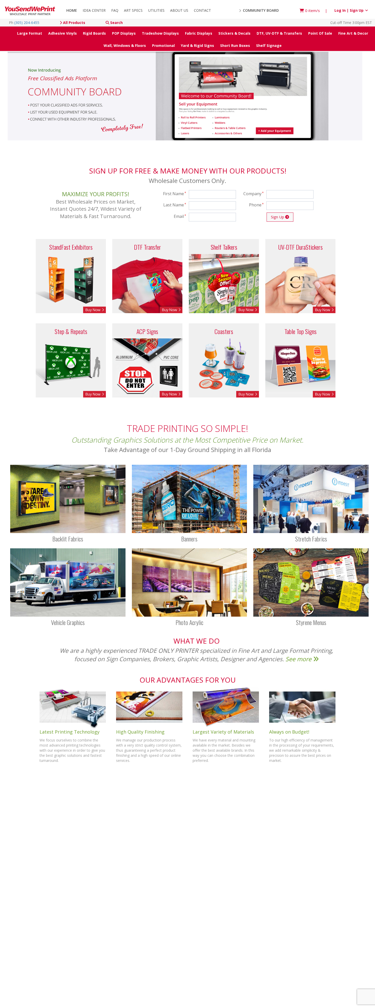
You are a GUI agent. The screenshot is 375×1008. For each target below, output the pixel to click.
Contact (202, 10)
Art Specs (133, 10)
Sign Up (278, 216)
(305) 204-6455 (26, 22)
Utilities (156, 10)
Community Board (260, 10)
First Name (174, 193)
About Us (179, 10)
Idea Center (94, 10)
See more (299, 659)
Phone (256, 205)
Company (253, 193)
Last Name (174, 205)
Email (180, 216)
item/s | (316, 10)
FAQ (114, 10)
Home (71, 10)
